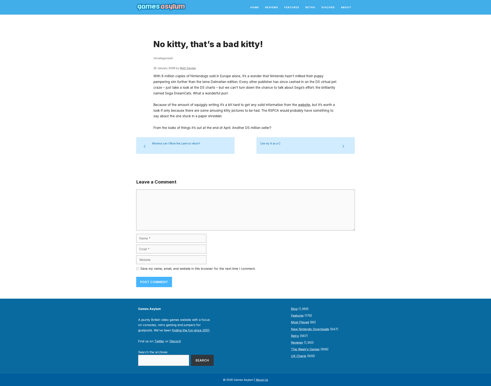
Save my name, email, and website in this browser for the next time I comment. (197, 268)
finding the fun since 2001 (190, 330)
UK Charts (298, 356)
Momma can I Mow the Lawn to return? (176, 143)
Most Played (300, 322)
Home (254, 7)
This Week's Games (305, 349)
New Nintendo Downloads (310, 329)
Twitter (159, 341)
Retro (310, 7)
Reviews (271, 7)
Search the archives (152, 352)
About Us (262, 380)
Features (291, 7)
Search (202, 360)
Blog (294, 309)
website (304, 105)
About (346, 7)
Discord (328, 7)
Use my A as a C (270, 143)
